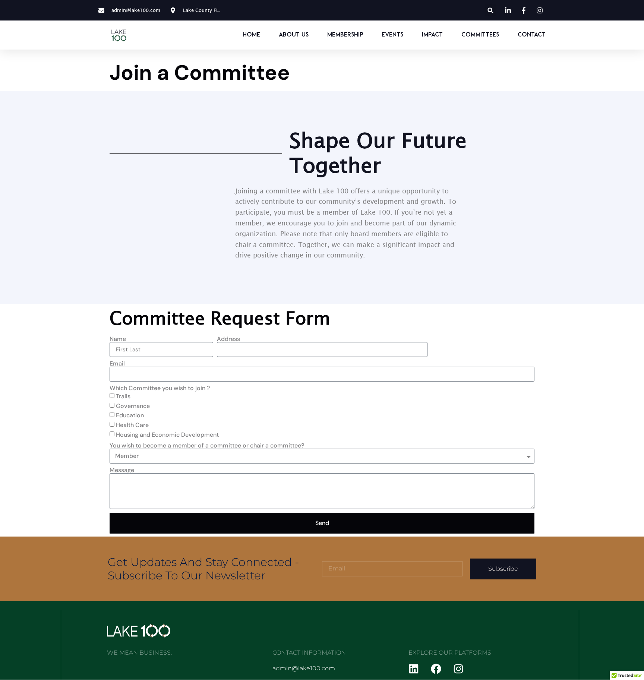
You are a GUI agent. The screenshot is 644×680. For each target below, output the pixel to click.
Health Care (132, 425)
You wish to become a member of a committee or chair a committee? (207, 446)
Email (117, 364)
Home (251, 35)
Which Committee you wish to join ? (160, 388)
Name (118, 339)
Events (392, 35)
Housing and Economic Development (167, 435)
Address (228, 339)
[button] (490, 10)
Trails (123, 396)
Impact (432, 35)
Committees (480, 35)
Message (122, 470)
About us (294, 35)
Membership (345, 35)
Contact (532, 35)
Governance (133, 406)
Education (130, 415)
